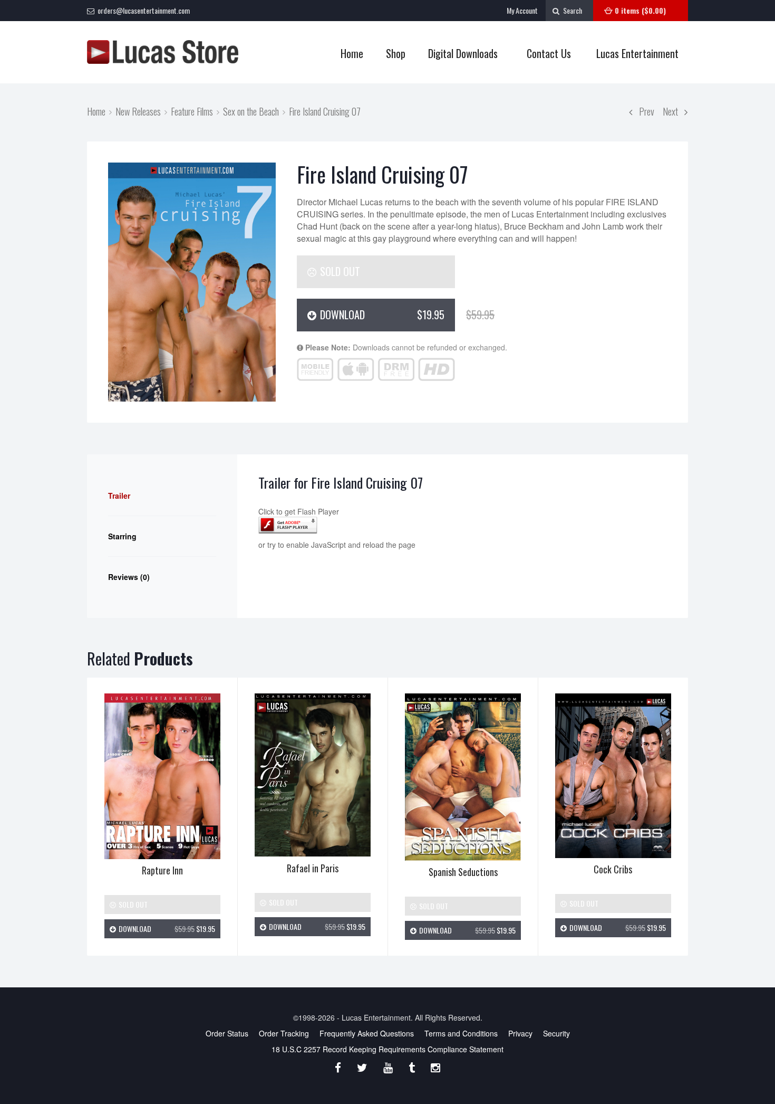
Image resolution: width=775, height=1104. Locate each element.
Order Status (227, 1033)
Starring (122, 536)
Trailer (119, 495)
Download (386, 314)
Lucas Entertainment (637, 53)
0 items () (640, 10)
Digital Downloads (463, 53)
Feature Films (192, 111)
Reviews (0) (129, 577)
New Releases (138, 111)
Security (556, 1033)
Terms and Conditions (461, 1033)
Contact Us (549, 53)
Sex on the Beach (251, 111)
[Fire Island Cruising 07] (192, 282)
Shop (390, 53)
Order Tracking (284, 1033)
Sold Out (338, 271)
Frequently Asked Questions (366, 1033)
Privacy (520, 1033)
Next (673, 111)
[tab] (162, 495)
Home (352, 53)
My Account (522, 10)
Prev (643, 111)
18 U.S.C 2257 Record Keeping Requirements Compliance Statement (387, 1049)
